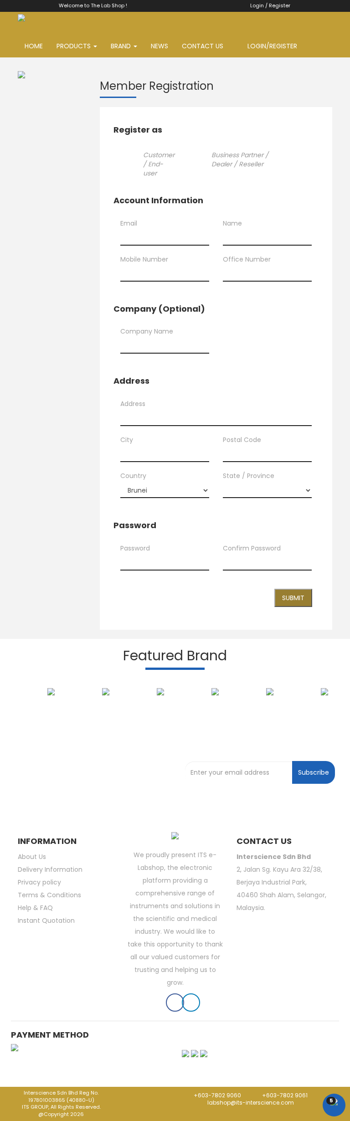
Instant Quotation (46, 920)
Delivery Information (50, 869)
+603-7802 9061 (285, 1095)
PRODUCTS (75, 46)
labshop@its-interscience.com (250, 1102)
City (126, 439)
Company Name (146, 331)
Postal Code (242, 439)
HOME (34, 46)
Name (232, 223)
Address (132, 403)
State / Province (248, 475)
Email (128, 223)
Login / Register (268, 5)
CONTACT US (202, 46)
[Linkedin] (191, 1004)
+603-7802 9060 (216, 1095)
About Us (32, 856)
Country (133, 475)
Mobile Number (144, 259)
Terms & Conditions (49, 895)
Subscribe (313, 772)
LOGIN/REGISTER (269, 46)
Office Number (247, 259)
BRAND (122, 46)
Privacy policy (39, 882)
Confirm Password (252, 548)
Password (135, 548)
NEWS (159, 46)
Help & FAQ (35, 907)
